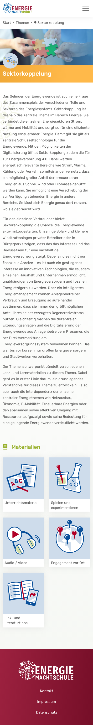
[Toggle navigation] (86, 8)
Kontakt (46, 691)
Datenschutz (46, 712)
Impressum (46, 701)
